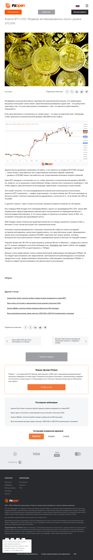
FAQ (20, 488)
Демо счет (46, 12)
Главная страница (47, 357)
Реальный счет (13, 12)
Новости (7, 494)
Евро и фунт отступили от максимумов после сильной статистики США (34, 303)
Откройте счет (56, 245)
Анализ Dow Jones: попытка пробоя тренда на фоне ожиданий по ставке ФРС (36, 298)
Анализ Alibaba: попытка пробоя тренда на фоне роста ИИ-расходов (33, 308)
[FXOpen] (15, 6)
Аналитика (8, 482)
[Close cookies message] (29, 541)
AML (75, 554)
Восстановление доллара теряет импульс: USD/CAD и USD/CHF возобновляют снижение (40, 313)
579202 (83, 510)
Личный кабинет (80, 12)
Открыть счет (46, 387)
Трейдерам (8, 485)
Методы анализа (10, 488)
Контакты (22, 485)
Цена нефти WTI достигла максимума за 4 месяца (21, 341)
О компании (23, 482)
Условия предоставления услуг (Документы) (55, 554)
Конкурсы (8, 491)
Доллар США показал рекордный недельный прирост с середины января (67, 341)
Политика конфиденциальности (27, 554)
